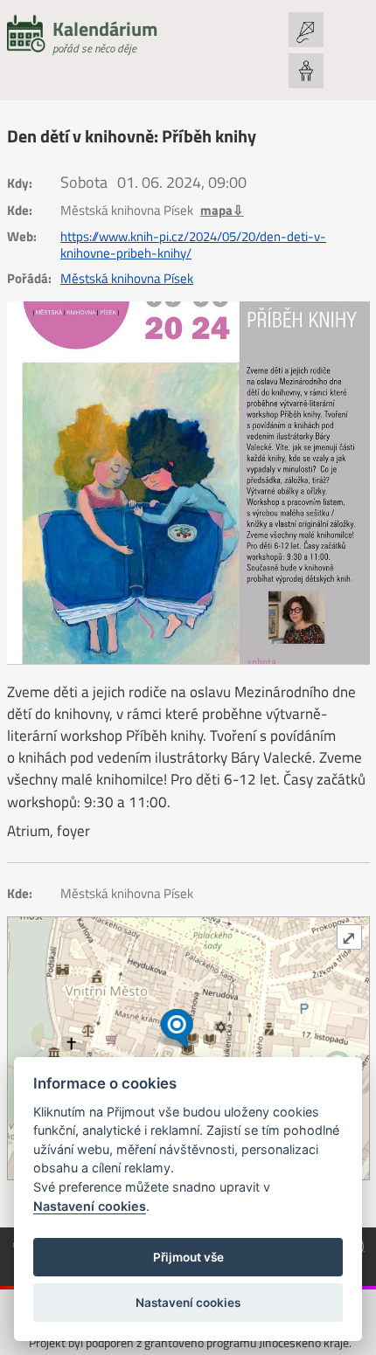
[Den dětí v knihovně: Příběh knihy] (188, 482)
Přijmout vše (188, 1257)
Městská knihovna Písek (126, 279)
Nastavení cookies (89, 1206)
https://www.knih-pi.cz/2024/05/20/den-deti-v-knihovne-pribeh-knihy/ (193, 245)
